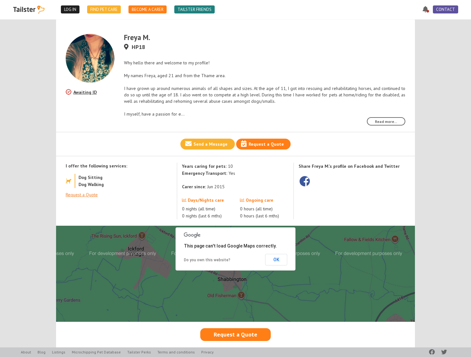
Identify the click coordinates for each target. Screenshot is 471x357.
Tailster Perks (139, 352)
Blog (41, 352)
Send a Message (210, 144)
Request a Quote (266, 144)
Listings (58, 352)
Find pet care (104, 9)
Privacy (207, 352)
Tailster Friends (194, 9)
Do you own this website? (207, 260)
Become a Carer (147, 9)
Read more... (386, 121)
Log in (70, 9)
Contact (445, 9)
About (26, 352)
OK (276, 259)
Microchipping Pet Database (96, 352)
